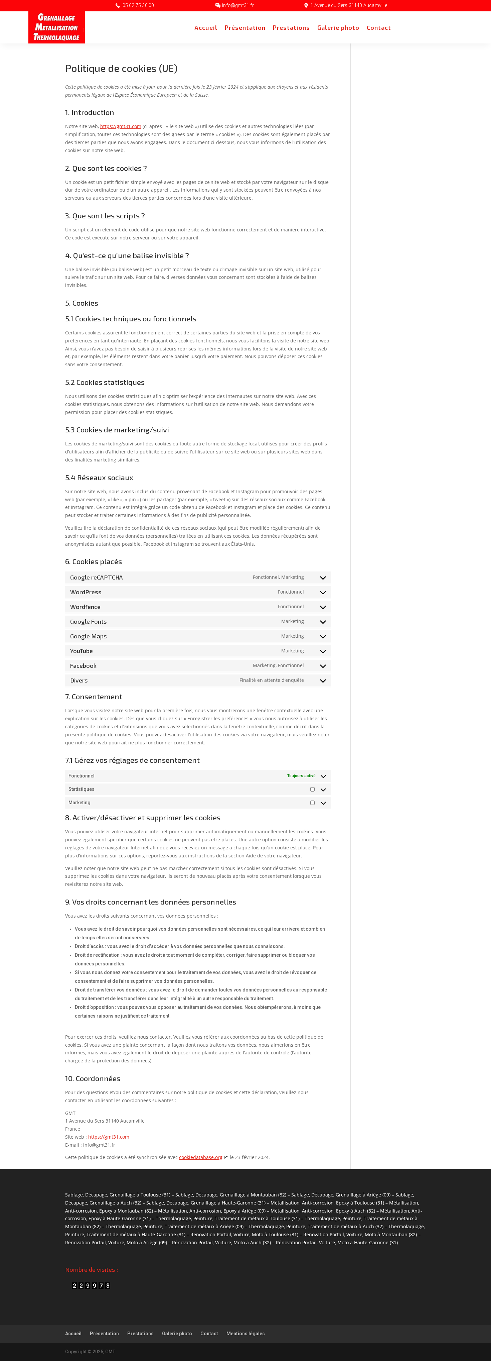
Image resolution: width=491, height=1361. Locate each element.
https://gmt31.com (120, 126)
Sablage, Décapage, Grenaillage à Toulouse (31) (117, 1194)
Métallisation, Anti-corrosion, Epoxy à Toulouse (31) (327, 1202)
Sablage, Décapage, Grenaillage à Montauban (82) (230, 1194)
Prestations (291, 28)
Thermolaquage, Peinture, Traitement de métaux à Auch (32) (316, 1226)
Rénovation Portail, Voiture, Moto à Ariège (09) (116, 1242)
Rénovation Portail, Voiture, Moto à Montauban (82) (360, 1234)
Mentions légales (245, 1333)
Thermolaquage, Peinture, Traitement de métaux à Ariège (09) (174, 1226)
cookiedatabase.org (200, 1157)
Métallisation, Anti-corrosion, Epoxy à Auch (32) (323, 1211)
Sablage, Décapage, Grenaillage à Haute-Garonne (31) (206, 1202)
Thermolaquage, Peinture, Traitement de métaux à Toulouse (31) (228, 1218)
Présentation (245, 28)
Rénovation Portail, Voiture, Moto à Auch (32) (221, 1242)
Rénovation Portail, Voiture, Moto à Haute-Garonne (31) (337, 1242)
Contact (379, 28)
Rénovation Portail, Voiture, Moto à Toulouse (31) (244, 1234)
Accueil (205, 28)
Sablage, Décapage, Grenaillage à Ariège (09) (340, 1194)
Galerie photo (338, 28)
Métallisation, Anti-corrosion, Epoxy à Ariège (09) (212, 1211)
